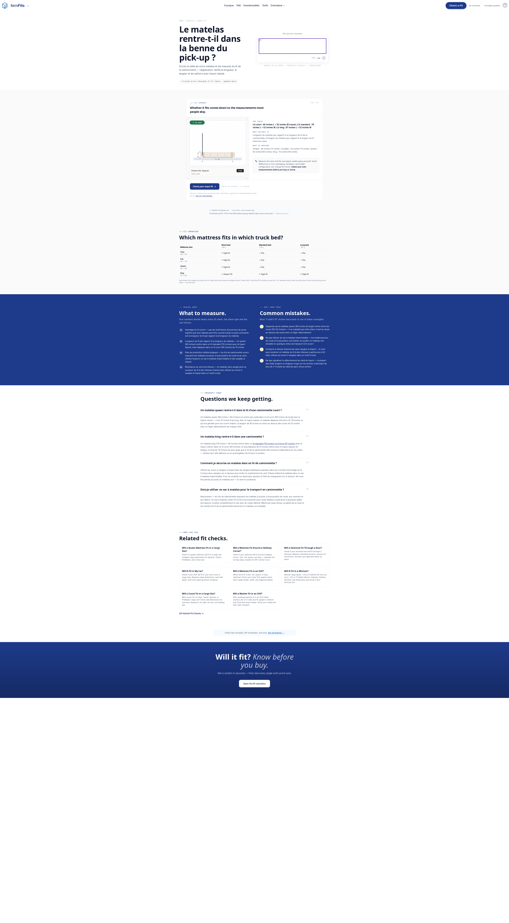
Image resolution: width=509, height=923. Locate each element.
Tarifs (265, 5)
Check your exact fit (203, 186)
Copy (240, 171)
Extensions (276, 5)
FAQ (238, 5)
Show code (195, 174)
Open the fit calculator (254, 683)
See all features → (276, 633)
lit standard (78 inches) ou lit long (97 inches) (274, 443)
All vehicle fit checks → (191, 613)
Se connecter (474, 6)
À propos (229, 5)
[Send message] (324, 58)
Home (181, 21)
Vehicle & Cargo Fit (197, 21)
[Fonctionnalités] (28, 5)
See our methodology (204, 196)
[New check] (5, 5)
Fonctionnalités (251, 5)
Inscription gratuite (492, 6)
